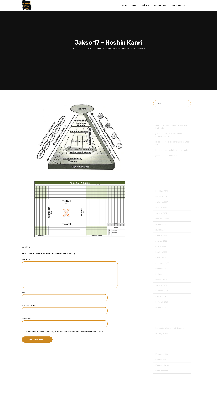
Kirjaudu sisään (161, 354)
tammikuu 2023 (162, 224)
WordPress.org (161, 370)
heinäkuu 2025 (161, 191)
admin (89, 49)
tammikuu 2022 (162, 268)
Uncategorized (161, 333)
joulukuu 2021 (161, 274)
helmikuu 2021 (161, 302)
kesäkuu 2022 (161, 252)
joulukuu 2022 (161, 230)
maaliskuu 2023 (162, 218)
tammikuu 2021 (162, 307)
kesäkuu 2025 (161, 196)
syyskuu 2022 (161, 241)
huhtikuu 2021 (161, 296)
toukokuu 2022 (161, 257)
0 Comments (139, 49)
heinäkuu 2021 (161, 291)
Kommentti (27, 259)
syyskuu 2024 (161, 213)
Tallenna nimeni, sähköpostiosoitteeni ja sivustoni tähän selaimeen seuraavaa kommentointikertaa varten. (64, 331)
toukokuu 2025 (161, 202)
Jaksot (135, 5)
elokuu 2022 (160, 246)
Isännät (146, 5)
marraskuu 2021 (162, 279)
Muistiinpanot (161, 5)
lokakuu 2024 (161, 207)
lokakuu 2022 (161, 235)
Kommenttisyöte (162, 365)
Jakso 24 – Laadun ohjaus (166, 155)
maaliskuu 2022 (162, 263)
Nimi (24, 292)
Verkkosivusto (27, 318)
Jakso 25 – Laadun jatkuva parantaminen (172, 150)
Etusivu (124, 5)
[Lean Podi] (27, 5)
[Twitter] (192, 5)
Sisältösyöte (160, 359)
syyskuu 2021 (161, 285)
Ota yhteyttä (178, 5)
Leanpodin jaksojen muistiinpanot (113, 49)
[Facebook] (188, 5)
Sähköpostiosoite (29, 305)
